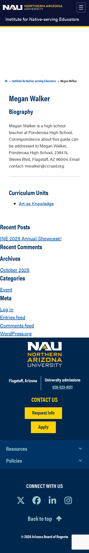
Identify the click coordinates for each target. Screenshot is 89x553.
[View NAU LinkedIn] (52, 500)
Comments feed (17, 325)
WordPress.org (16, 333)
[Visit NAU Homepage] (44, 354)
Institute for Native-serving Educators (42, 19)
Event (6, 289)
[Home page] (32, 7)
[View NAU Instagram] (68, 500)
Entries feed (12, 317)
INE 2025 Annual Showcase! (31, 238)
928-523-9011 (62, 387)
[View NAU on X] (21, 500)
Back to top (40, 518)
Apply (43, 426)
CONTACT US (44, 399)
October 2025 (14, 269)
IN (6, 80)
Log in (6, 309)
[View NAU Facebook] (37, 500)
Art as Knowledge (36, 203)
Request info (43, 412)
